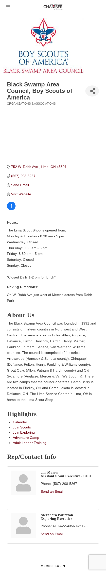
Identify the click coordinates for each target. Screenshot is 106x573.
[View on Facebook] (11, 209)
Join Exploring (24, 432)
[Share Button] (92, 91)
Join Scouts (22, 427)
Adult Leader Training (29, 443)
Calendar (20, 422)
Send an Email (52, 491)
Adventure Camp (26, 438)
